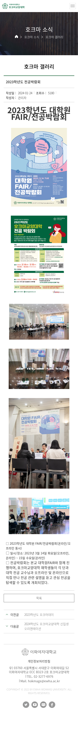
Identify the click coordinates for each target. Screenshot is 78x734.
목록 (39, 598)
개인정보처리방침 (39, 661)
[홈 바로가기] (16, 36)
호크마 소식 (31, 37)
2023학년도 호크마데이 (39, 614)
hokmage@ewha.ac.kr (44, 681)
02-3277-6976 (43, 676)
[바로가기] (13, 6)
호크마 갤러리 (54, 37)
